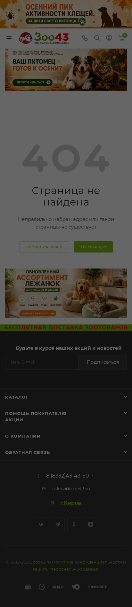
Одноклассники (74, 524)
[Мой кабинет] (109, 38)
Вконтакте (41, 524)
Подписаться (103, 362)
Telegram (58, 524)
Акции (14, 419)
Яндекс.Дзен (90, 524)
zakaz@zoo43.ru (70, 489)
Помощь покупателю (35, 413)
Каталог (17, 397)
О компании (23, 436)
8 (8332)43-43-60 (67, 476)
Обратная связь (27, 452)
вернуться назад (44, 246)
